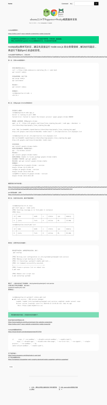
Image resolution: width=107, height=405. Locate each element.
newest (50, 23)
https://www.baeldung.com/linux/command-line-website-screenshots (30, 322)
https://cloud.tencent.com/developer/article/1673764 (25, 332)
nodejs (11, 366)
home (10, 4)
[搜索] (96, 3)
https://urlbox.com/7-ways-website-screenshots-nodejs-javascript (29, 33)
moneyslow (44, 23)
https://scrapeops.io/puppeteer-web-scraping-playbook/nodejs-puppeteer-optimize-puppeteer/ (38, 359)
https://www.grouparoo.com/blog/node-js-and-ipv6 (24, 355)
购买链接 (58, 39)
